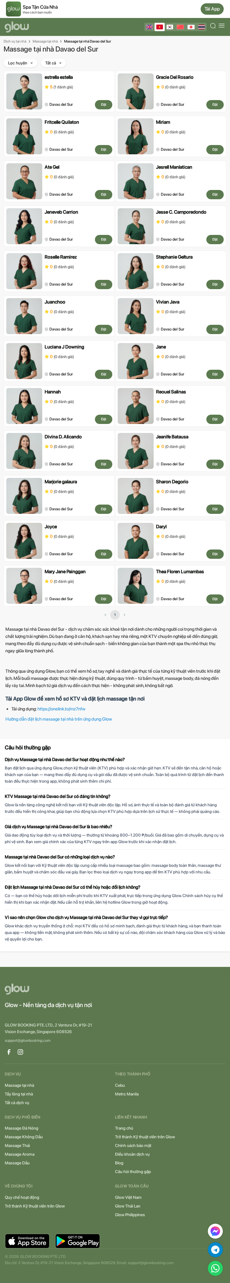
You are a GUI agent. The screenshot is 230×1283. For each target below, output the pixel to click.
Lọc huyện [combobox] (17, 63)
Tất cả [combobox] (50, 63)
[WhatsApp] (215, 1268)
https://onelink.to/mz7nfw (61, 709)
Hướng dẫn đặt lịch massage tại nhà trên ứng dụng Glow (58, 719)
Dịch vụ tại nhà (15, 41)
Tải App (212, 9)
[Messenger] (215, 1231)
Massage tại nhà (45, 41)
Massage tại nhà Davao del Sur (87, 41)
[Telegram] (215, 1249)
